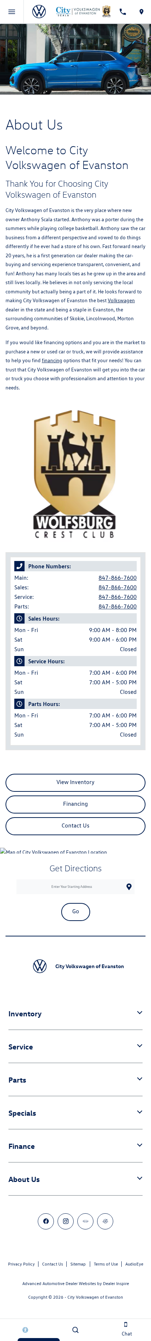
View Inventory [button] (75, 782)
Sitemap (78, 1264)
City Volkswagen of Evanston (95, 1297)
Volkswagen (121, 300)
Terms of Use (106, 1264)
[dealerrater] (105, 1221)
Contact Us (52, 1264)
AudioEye (134, 1264)
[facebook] (46, 1221)
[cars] (85, 1221)
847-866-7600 (118, 577)
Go (75, 911)
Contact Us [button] (75, 825)
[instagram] (66, 1221)
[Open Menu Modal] (12, 12)
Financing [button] (75, 803)
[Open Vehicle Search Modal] (75, 1330)
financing (52, 360)
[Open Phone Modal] (122, 12)
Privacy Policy (21, 1264)
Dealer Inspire (116, 1283)
